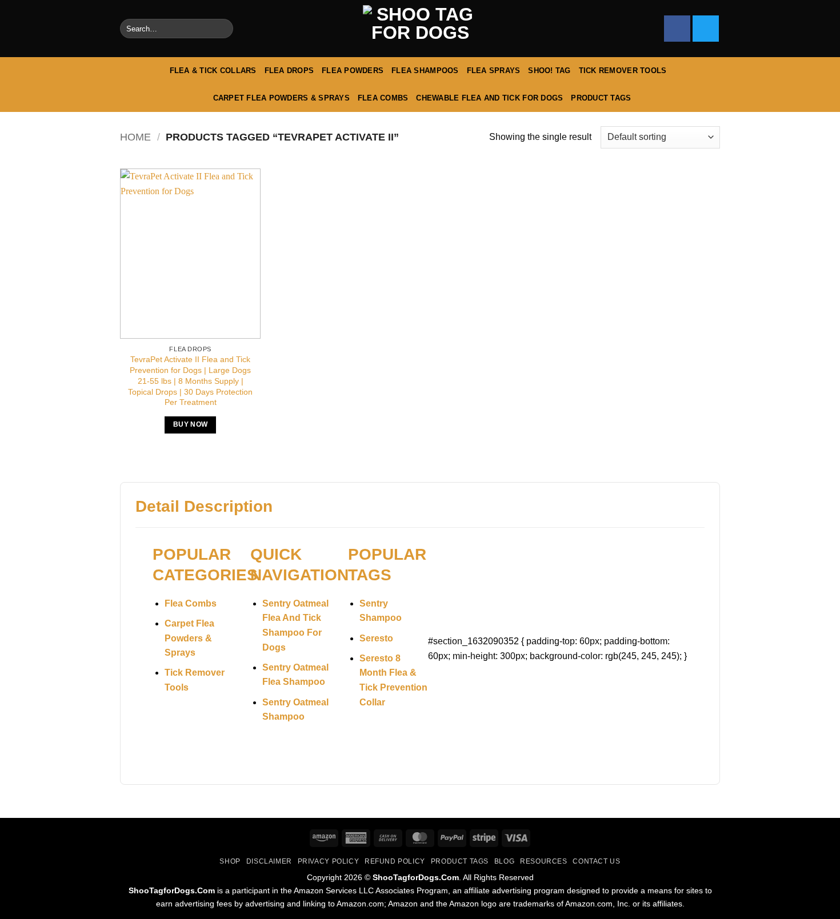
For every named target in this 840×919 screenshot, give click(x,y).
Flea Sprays (494, 70)
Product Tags (601, 98)
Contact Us (596, 861)
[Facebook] (677, 28)
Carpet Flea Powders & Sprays (281, 98)
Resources (543, 861)
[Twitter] (706, 28)
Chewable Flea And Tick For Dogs (489, 98)
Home (135, 137)
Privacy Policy (328, 861)
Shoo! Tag (549, 70)
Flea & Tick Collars (213, 70)
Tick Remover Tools (623, 70)
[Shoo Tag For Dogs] (420, 29)
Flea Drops (289, 70)
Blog (504, 861)
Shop (229, 861)
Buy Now (190, 424)
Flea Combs (383, 98)
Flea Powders (352, 70)
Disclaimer (269, 861)
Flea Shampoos (424, 70)
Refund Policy (395, 861)
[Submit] (222, 28)
